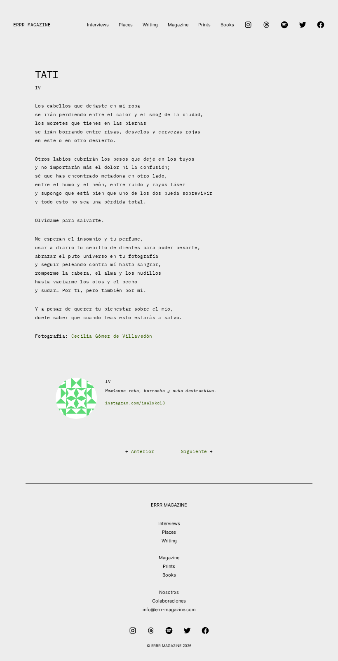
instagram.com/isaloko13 (135, 403)
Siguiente (194, 451)
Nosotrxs (169, 592)
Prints (169, 566)
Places (169, 532)
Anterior (142, 451)
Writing (169, 541)
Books (169, 575)
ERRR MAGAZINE (32, 25)
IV (38, 88)
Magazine (169, 558)
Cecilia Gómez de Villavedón (112, 336)
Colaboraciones (169, 601)
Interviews (169, 523)
